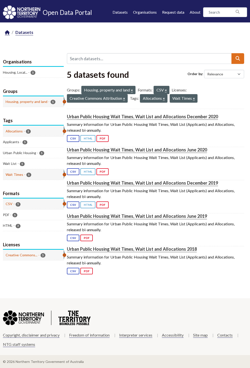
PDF (102, 138)
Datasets (120, 12)
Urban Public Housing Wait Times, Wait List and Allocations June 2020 (137, 149)
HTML (88, 138)
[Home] (7, 32)
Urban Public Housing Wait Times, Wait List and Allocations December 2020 (142, 116)
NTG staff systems (19, 344)
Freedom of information (89, 335)
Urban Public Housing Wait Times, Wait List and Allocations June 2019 (137, 216)
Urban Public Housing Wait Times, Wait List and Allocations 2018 (132, 249)
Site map (200, 335)
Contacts (225, 335)
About (195, 12)
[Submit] (237, 58)
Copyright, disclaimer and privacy (31, 335)
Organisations (145, 12)
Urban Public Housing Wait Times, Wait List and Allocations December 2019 (142, 183)
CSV (73, 138)
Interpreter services (135, 335)
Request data (173, 12)
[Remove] (132, 90)
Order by (195, 74)
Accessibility (173, 335)
